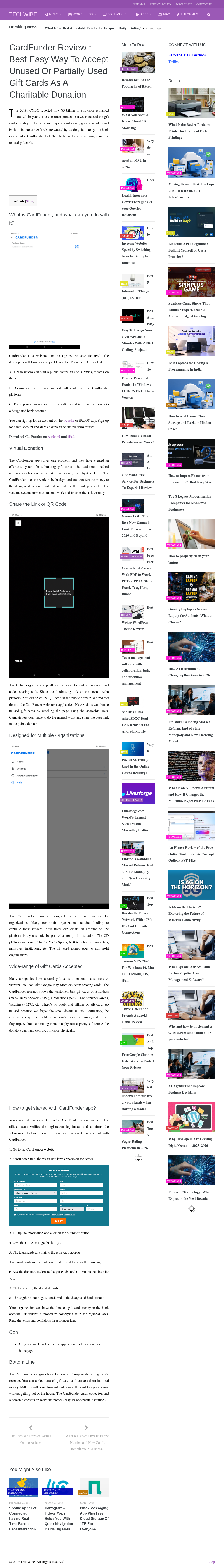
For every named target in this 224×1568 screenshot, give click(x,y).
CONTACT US (204, 4)
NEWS (53, 14)
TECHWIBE (23, 14)
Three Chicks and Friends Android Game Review (135, 1015)
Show (29, 201)
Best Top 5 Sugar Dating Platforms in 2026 (137, 1134)
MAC (166, 14)
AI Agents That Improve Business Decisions (186, 1089)
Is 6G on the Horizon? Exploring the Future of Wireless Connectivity (186, 913)
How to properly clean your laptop (188, 559)
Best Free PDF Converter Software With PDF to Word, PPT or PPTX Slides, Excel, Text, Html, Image (138, 571)
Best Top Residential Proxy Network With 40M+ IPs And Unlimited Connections (137, 915)
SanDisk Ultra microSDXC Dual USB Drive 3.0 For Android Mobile (135, 721)
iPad (71, 436)
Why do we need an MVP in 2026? (138, 153)
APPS (144, 14)
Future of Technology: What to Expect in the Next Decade (191, 1195)
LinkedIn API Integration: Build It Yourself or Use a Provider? (188, 250)
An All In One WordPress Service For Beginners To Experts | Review (138, 471)
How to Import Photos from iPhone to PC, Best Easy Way (190, 479)
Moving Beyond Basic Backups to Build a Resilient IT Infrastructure (191, 190)
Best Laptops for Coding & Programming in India (188, 366)
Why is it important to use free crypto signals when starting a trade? (138, 1094)
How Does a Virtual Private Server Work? (138, 439)
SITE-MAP (139, 4)
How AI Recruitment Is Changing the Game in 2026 (189, 672)
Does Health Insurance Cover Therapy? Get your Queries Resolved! (138, 197)
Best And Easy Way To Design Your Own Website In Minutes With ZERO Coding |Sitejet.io (138, 330)
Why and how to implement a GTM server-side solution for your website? (190, 1033)
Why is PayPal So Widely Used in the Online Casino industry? (138, 758)
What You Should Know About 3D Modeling (135, 121)
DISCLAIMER (184, 4)
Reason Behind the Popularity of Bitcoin (137, 83)
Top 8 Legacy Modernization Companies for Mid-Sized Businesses (189, 503)
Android (54, 436)
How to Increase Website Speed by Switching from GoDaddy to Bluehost (138, 245)
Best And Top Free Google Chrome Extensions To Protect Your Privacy (138, 1051)
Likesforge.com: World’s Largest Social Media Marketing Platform (136, 820)
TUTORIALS (189, 14)
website (68, 420)
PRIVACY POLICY (161, 4)
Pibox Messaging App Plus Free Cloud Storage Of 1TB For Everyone (94, 1518)
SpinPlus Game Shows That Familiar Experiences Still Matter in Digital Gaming (189, 310)
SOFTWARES (116, 14)
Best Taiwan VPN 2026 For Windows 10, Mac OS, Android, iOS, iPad (138, 963)
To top (210, 1561)
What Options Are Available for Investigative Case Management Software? (189, 973)
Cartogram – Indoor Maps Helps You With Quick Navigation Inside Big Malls (59, 1518)
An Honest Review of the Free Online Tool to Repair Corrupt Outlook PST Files (191, 854)
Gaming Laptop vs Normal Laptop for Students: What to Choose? (190, 615)
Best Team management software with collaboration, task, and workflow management (137, 663)
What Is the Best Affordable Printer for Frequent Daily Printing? (189, 131)
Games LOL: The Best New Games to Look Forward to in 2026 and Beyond (136, 526)
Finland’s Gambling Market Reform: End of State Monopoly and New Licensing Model (190, 731)
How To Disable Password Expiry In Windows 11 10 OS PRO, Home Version (138, 380)
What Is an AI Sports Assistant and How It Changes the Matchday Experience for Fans (191, 794)
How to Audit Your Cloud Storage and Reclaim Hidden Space (189, 422)
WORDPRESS (83, 14)
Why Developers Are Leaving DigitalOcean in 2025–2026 (190, 1142)
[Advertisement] (29, 159)
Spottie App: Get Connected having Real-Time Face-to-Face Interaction (22, 1518)
